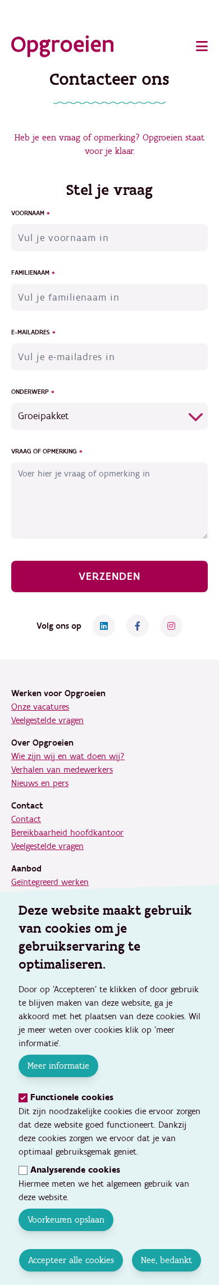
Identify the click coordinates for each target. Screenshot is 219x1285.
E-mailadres (30, 333)
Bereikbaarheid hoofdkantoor (67, 832)
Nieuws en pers (40, 783)
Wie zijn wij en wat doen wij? (68, 756)
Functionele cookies (71, 1098)
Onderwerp (30, 392)
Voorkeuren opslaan (66, 1219)
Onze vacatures (40, 706)
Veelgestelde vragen (47, 720)
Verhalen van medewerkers (62, 769)
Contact (26, 819)
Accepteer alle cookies (70, 1260)
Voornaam (27, 213)
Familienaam (30, 273)
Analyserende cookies (75, 1170)
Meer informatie (58, 1065)
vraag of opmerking (44, 452)
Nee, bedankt (165, 1260)
